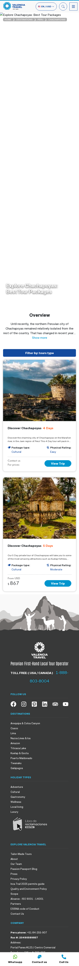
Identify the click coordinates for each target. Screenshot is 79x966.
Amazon (15, 743)
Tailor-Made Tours (21, 853)
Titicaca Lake (18, 748)
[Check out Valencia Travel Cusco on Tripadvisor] (55, 704)
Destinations (24, 19)
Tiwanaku (16, 763)
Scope (14, 893)
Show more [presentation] (39, 337)
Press (14, 873)
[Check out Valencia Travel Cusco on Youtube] (65, 704)
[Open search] (63, 6)
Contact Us (17, 913)
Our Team (16, 863)
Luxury (14, 811)
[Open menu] (73, 6)
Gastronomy (18, 796)
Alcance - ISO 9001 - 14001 (27, 898)
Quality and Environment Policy (29, 888)
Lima (13, 733)
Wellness (16, 801)
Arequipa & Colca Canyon (25, 723)
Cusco (14, 728)
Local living (17, 806)
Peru (40, 19)
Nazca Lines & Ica (20, 738)
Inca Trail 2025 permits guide (27, 883)
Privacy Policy (19, 878)
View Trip (58, 463)
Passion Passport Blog (24, 868)
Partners (16, 903)
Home (8, 19)
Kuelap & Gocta (20, 753)
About (14, 858)
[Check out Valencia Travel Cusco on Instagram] (24, 704)
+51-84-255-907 (37, 932)
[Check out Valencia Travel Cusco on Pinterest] (34, 704)
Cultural (15, 791)
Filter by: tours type (39, 353)
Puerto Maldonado (21, 758)
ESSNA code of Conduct (25, 908)
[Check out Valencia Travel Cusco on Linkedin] (45, 704)
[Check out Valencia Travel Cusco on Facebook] (13, 704)
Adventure (17, 786)
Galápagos (17, 768)
